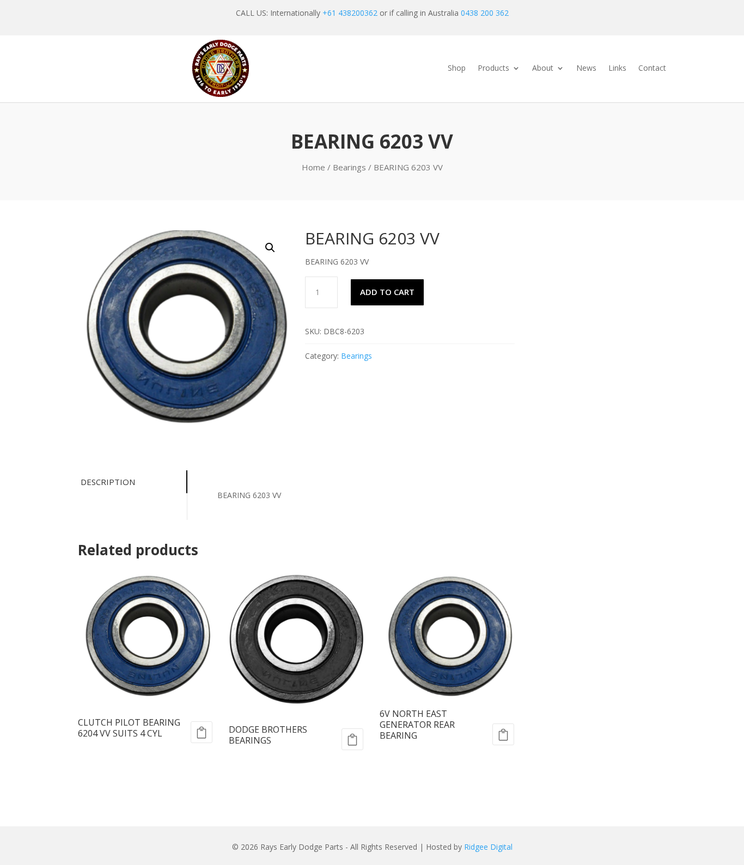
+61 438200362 (349, 13)
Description (108, 481)
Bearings (349, 167)
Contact (652, 68)
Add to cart (387, 291)
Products (493, 68)
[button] (270, 247)
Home (313, 167)
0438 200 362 (485, 13)
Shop (457, 68)
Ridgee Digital (488, 847)
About (542, 68)
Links (617, 68)
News (586, 68)
